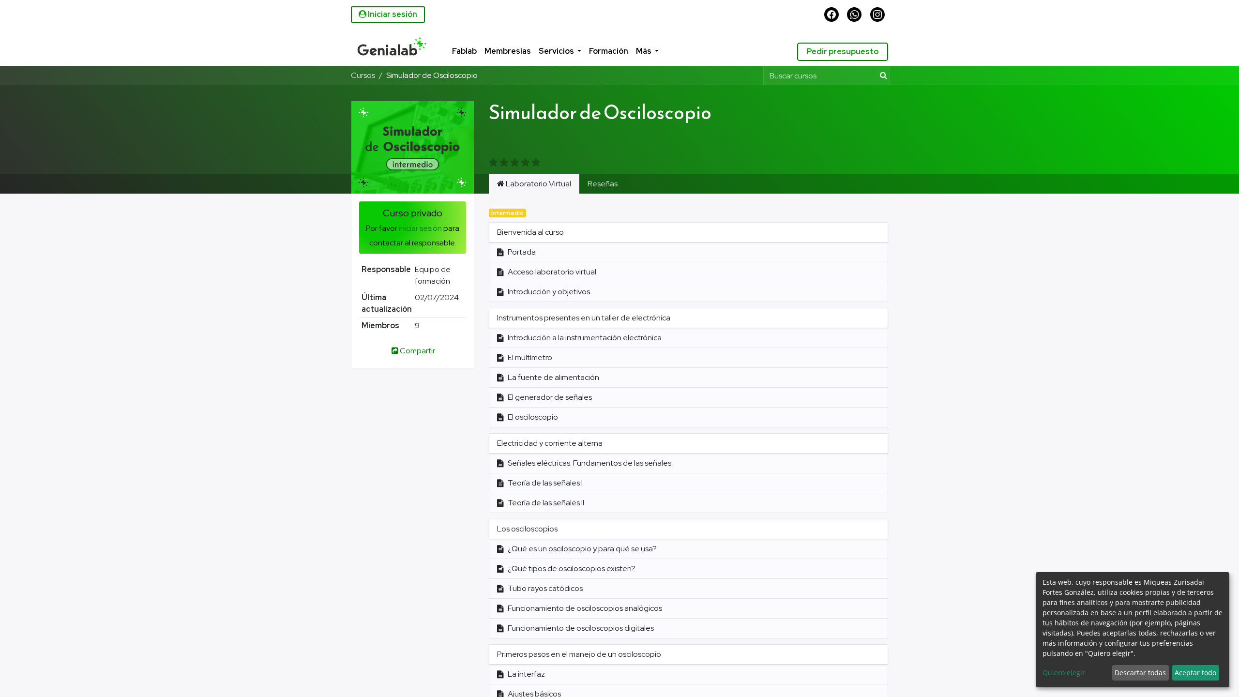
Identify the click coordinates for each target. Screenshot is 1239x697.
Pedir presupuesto (842, 51)
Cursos (363, 75)
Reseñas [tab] (603, 184)
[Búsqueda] (882, 75)
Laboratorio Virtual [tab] (537, 184)
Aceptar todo (1195, 672)
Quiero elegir (1064, 672)
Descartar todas (1140, 672)
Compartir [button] (417, 351)
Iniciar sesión (391, 14)
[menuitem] (452, 52)
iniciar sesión (420, 228)
